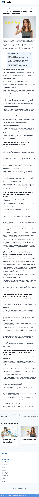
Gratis (3, 470)
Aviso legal (14, 488)
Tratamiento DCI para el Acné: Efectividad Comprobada (9, 415)
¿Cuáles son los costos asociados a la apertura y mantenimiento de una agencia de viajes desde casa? (18, 66)
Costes (3, 464)
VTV (3, 481)
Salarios (4, 478)
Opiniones (4, 475)
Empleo (3, 465)
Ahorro (3, 461)
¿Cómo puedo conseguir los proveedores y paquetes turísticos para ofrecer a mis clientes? (18, 58)
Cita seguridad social (21, 488)
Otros (3, 476)
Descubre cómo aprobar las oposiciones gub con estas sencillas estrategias (9, 441)
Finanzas (4, 467)
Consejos (4, 462)
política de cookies (23, 495)
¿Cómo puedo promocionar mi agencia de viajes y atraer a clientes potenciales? (17, 63)
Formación (4, 469)
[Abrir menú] (37, 2)
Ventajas (4, 480)
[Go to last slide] (3, 436)
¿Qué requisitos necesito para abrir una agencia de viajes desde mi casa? (17, 55)
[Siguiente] (36, 436)
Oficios (3, 473)
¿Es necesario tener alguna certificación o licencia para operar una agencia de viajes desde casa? (18, 61)
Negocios (4, 472)
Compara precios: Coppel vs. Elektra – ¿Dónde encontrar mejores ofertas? (30, 415)
